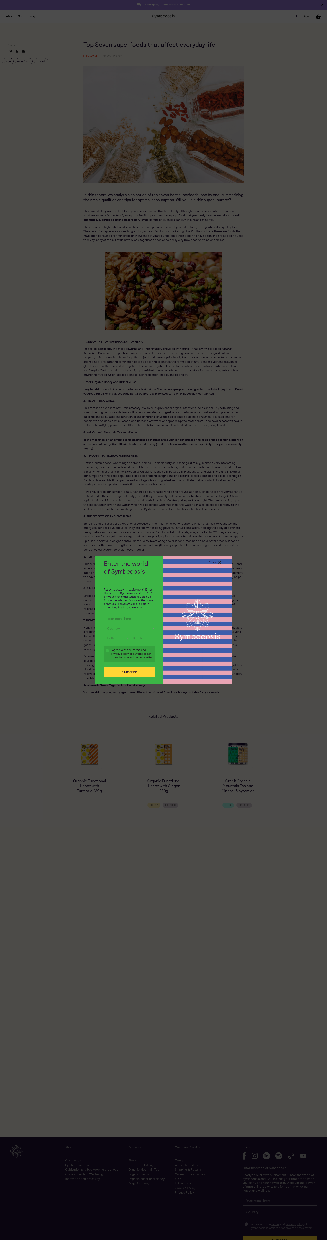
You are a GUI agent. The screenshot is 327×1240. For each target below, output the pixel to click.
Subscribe (129, 672)
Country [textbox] (113, 628)
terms (136, 650)
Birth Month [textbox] (141, 638)
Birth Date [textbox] (114, 638)
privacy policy (120, 654)
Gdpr (105, 654)
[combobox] (129, 628)
